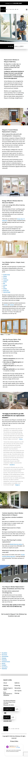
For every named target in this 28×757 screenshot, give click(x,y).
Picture (5, 278)
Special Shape (6, 292)
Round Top (6, 290)
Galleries (17, 683)
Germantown (5, 656)
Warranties (18, 688)
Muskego (4, 658)
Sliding (5, 276)
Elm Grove (4, 654)
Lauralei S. (12, 464)
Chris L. (21, 439)
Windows (5, 685)
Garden (5, 281)
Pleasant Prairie (6, 661)
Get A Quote (18, 691)
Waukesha (4, 668)
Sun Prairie (4, 667)
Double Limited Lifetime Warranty (13, 555)
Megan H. (17, 485)
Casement (5, 280)
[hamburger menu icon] (26, 9)
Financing (17, 685)
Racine (3, 663)
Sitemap (17, 693)
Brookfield (4, 653)
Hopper (5, 288)
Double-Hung (6, 274)
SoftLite (12, 305)
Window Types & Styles (8, 688)
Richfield (4, 665)
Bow (4, 287)
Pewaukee (4, 660)
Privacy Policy (14, 741)
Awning (5, 285)
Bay (4, 283)
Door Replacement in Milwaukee (7, 693)
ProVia (5, 305)
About (5, 683)
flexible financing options (16, 544)
